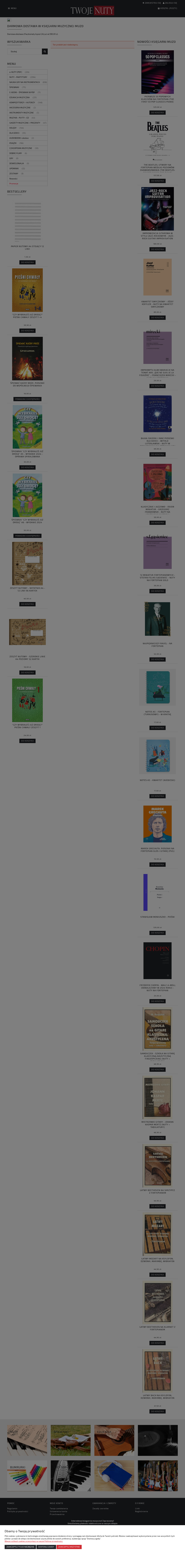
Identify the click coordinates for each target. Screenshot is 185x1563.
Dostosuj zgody (46, 1547)
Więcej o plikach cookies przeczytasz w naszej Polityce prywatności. (34, 1541)
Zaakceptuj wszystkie (69, 1547)
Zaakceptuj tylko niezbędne (20, 1547)
